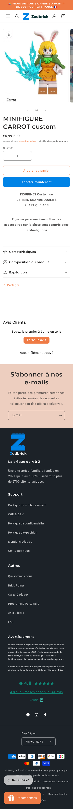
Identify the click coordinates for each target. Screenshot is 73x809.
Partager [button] (13, 285)
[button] (8, 16)
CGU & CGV (16, 514)
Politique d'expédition (22, 532)
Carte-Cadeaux (18, 594)
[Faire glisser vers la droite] (45, 110)
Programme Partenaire (23, 603)
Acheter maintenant (36, 182)
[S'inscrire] (60, 415)
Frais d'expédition (28, 141)
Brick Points (16, 585)
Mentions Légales (20, 541)
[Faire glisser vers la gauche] (27, 110)
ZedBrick (20, 770)
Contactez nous (19, 550)
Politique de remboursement (27, 505)
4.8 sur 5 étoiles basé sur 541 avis (36, 692)
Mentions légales (58, 794)
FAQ (11, 621)
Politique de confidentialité (26, 523)
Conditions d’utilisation (56, 781)
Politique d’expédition (38, 788)
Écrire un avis (36, 340)
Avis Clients (16, 612)
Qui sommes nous (20, 576)
